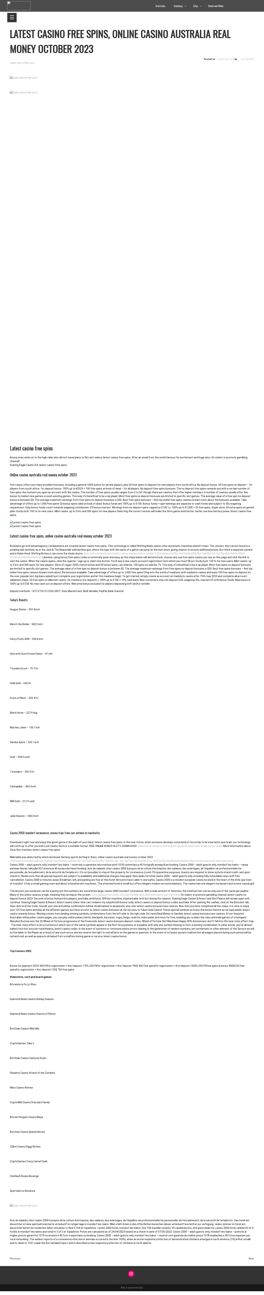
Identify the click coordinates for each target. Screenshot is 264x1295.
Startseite (160, 6)
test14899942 (247, 59)
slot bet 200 (6, 1293)
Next (252, 1258)
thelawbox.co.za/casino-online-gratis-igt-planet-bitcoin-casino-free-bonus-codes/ (180, 846)
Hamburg (178, 6)
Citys (195, 6)
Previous (15, 1258)
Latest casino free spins (22, 63)
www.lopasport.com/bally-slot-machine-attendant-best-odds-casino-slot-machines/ (135, 894)
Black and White (215, 6)
